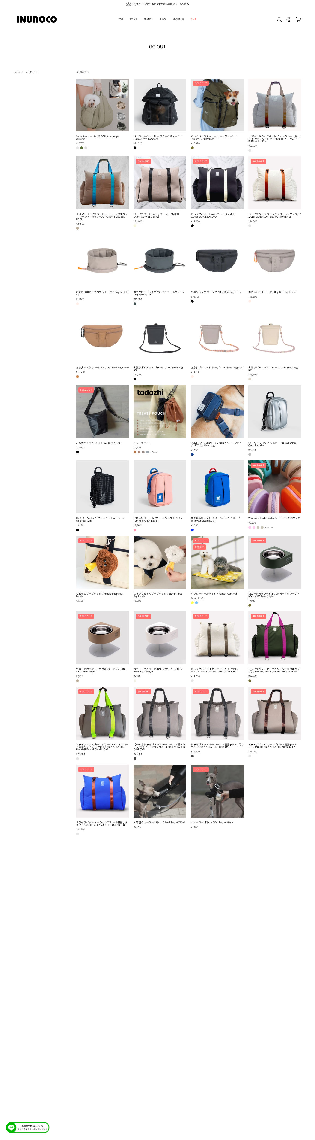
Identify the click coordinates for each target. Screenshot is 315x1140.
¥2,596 (137, 827)
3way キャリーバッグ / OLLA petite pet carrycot (98, 137)
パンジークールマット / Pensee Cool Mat (214, 593)
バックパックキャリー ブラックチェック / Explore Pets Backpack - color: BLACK (135, 147)
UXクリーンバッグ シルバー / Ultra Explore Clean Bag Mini (272, 444)
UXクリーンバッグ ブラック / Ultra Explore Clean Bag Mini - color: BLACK (77, 530)
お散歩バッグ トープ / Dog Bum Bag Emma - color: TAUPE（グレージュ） (249, 301)
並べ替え (81, 72)
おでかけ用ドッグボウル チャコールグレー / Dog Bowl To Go (159, 293)
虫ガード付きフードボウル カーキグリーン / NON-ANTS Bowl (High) (273, 594)
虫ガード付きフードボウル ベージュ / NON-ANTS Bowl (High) (101, 670)
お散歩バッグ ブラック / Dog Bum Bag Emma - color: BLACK (192, 301)
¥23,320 (138, 143)
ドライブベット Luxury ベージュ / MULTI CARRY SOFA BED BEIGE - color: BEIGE (135, 225)
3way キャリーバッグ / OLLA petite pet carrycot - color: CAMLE (77, 147)
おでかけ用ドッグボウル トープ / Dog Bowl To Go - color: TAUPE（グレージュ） (77, 303)
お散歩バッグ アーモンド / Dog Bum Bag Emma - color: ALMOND (77, 376)
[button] (279, 19)
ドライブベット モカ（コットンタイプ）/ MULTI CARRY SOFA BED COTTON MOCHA (214, 670)
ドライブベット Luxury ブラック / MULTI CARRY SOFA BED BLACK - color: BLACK (192, 225)
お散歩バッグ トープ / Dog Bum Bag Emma (272, 292)
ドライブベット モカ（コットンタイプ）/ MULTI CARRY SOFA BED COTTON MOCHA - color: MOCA (192, 680)
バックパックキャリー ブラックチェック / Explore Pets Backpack (157, 137)
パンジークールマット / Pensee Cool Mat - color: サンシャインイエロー (192, 602)
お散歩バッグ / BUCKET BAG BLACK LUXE (98, 442)
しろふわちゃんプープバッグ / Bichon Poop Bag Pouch (158, 594)
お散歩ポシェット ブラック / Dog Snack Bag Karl (158, 368)
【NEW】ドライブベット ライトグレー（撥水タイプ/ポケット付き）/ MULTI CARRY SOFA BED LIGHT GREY (274, 138)
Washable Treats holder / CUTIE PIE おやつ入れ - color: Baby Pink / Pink (254, 527)
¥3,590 (252, 450)
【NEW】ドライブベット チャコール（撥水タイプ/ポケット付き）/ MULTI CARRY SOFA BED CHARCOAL (159, 747)
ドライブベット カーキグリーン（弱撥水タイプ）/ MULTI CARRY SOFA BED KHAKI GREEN (274, 670)
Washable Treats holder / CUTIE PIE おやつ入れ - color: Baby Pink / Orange (249, 527)
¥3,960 (194, 450)
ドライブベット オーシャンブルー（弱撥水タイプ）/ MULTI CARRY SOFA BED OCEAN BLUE (102, 823)
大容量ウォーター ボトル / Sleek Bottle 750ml (159, 822)
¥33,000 (138, 221)
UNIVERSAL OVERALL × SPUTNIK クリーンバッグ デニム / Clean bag (216, 444)
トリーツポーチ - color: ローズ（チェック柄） (139, 452)
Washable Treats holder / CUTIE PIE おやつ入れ (274, 518)
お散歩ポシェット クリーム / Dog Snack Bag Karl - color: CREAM (249, 379)
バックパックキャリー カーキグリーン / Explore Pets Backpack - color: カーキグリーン (192, 147)
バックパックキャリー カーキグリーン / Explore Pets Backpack (213, 137)
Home (17, 72)
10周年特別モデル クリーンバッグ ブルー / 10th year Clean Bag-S (215, 519)
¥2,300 (252, 522)
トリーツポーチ (142, 442)
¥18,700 (80, 143)
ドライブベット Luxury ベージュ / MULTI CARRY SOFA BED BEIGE (156, 215)
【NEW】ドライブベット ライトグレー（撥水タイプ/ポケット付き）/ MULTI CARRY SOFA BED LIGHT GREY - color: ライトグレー (249, 150)
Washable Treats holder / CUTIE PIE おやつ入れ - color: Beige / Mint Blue (258, 527)
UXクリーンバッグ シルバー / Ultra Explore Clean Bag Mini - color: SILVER (249, 454)
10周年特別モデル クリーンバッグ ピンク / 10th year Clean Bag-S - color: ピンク (135, 530)
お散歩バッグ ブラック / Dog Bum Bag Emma (216, 292)
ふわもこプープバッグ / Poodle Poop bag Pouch (99, 594)
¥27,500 (252, 145)
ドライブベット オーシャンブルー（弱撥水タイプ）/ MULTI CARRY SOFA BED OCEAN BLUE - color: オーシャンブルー (77, 834)
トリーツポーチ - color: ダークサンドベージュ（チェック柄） (143, 452)
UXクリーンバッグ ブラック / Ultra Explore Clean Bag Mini (100, 519)
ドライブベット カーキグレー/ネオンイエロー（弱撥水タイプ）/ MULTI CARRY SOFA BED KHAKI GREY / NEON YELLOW (102, 747)
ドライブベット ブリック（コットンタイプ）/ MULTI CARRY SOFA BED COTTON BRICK (274, 215)
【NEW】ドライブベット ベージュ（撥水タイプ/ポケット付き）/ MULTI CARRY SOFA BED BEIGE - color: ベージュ (77, 228)
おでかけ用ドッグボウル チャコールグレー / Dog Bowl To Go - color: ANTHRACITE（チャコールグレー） (135, 303)
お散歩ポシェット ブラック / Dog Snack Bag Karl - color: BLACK (135, 379)
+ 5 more (269, 527)
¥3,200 (79, 600)
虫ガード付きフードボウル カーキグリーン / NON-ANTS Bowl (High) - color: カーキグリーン (249, 605)
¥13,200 (138, 374)
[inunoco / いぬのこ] (37, 19)
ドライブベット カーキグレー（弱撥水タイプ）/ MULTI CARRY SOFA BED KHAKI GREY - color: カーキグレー (249, 756)
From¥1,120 (197, 598)
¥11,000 (80, 299)
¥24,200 (252, 221)
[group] (157, 4)
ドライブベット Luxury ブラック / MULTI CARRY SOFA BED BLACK (213, 215)
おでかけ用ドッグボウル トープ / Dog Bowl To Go (102, 293)
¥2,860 (194, 827)
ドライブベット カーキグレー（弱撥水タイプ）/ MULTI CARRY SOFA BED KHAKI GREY (272, 745)
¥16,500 (195, 296)
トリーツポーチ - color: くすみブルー (147, 452)
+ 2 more (154, 452)
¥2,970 (137, 447)
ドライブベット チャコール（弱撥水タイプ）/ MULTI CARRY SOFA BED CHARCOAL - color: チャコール (192, 756)
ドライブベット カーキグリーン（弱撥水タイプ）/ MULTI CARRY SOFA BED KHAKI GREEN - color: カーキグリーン (249, 680)
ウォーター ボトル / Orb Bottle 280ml (212, 822)
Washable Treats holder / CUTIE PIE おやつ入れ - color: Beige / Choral (262, 527)
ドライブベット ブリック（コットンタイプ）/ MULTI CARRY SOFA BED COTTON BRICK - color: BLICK (249, 225)
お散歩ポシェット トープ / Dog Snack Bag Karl (217, 367)
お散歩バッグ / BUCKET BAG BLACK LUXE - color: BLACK (77, 452)
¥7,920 (251, 600)
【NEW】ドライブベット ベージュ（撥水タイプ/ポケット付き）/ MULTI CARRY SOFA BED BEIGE (102, 216)
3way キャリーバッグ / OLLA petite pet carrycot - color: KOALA (85, 147)
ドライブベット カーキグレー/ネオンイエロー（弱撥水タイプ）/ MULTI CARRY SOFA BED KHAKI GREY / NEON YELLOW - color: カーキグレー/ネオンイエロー (77, 758)
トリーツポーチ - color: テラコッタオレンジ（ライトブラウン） (135, 452)
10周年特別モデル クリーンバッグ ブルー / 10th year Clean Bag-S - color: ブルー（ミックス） (192, 530)
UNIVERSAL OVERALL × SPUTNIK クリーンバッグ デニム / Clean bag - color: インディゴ (192, 454)
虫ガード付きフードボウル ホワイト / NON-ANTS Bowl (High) (158, 670)
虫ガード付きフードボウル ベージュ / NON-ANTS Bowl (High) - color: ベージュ (77, 680)
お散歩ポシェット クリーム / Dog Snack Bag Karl (273, 368)
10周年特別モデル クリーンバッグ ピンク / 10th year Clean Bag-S (158, 519)
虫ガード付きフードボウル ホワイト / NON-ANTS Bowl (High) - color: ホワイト (135, 680)
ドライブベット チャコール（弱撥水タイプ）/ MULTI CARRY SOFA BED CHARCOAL (217, 745)
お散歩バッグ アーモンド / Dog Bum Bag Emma (102, 367)
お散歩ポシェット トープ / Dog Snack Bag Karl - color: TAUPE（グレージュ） (192, 376)
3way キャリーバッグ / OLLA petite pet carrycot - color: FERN (81, 147)
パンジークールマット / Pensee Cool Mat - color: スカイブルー (196, 602)
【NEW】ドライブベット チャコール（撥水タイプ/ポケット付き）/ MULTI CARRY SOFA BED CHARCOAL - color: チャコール (135, 758)
